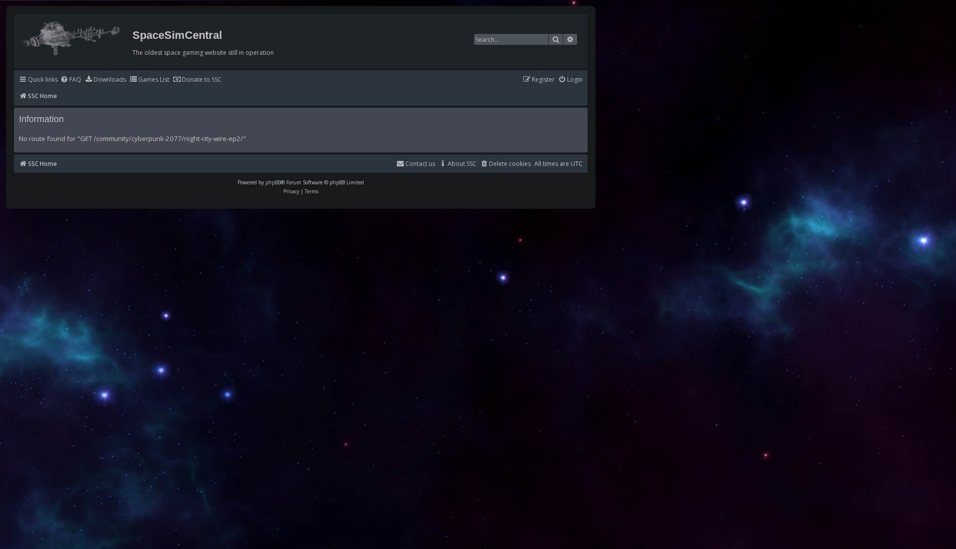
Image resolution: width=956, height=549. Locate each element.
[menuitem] (70, 80)
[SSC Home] (71, 36)
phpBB (273, 182)
